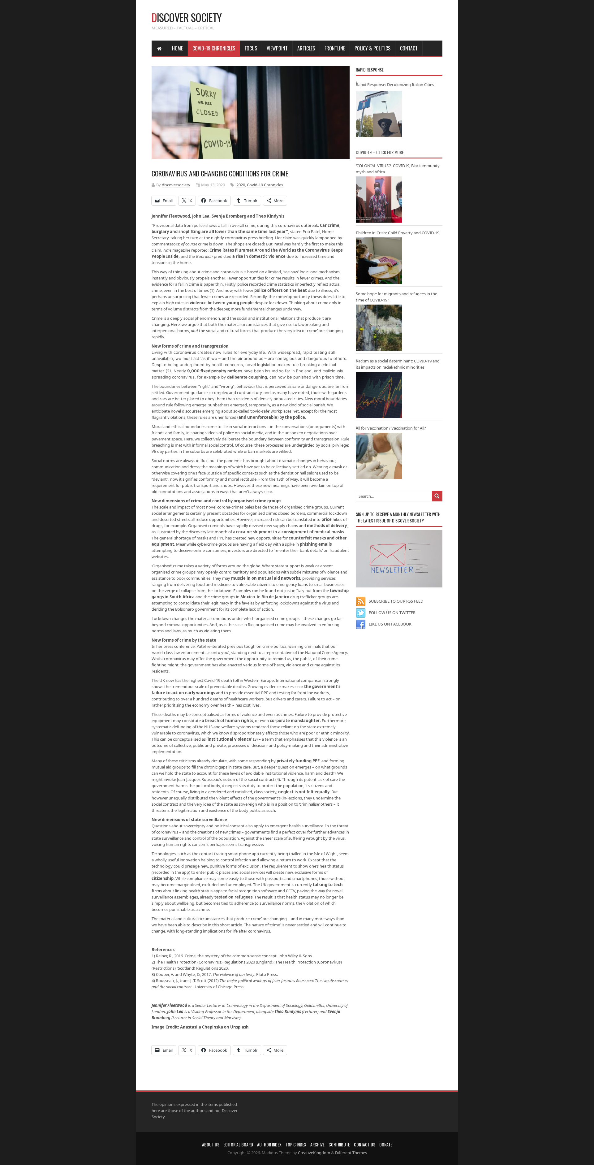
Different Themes (351, 1152)
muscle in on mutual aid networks (265, 578)
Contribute (339, 1144)
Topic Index (296, 1144)
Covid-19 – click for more (380, 152)
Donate (385, 1144)
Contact (409, 48)
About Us (210, 1144)
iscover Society (187, 17)
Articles (306, 48)
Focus (251, 48)
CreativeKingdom (314, 1152)
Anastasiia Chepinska (201, 1027)
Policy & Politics (372, 48)
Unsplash (239, 1027)
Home (177, 48)
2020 (240, 185)
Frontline (335, 48)
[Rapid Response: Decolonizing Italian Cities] (379, 114)
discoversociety (176, 185)
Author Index (269, 1144)
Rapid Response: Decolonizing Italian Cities (395, 84)
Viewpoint (277, 48)
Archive (317, 1144)
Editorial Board (238, 1144)
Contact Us (364, 1144)
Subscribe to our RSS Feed (396, 601)
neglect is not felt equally (303, 792)
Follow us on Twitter (392, 612)
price (326, 519)
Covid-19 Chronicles (213, 48)
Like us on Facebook (390, 624)
